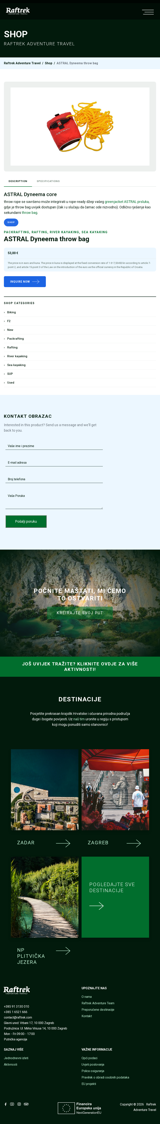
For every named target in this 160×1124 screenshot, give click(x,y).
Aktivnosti (10, 1064)
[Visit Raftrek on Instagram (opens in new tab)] (20, 1104)
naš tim (79, 719)
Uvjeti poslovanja (93, 1064)
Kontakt (87, 1016)
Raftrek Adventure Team (98, 1003)
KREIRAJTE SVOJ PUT (80, 613)
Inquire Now (20, 281)
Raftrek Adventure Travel (22, 63)
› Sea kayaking (15, 365)
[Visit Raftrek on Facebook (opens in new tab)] (6, 1104)
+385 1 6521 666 (15, 1012)
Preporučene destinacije (98, 1010)
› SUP (8, 374)
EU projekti (89, 1084)
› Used (9, 382)
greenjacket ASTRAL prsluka (127, 202)
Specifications (48, 181)
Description (18, 181)
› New (8, 330)
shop (48, 63)
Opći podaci (89, 1058)
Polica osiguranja (93, 1071)
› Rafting (11, 347)
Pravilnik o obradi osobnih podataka (105, 1077)
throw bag (29, 213)
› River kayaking (15, 356)
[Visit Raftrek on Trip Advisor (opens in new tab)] (27, 1104)
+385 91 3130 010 (16, 1006)
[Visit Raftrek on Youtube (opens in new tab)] (13, 1104)
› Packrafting (14, 338)
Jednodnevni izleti (16, 1058)
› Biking (10, 312)
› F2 (7, 321)
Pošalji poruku (26, 521)
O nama (87, 997)
